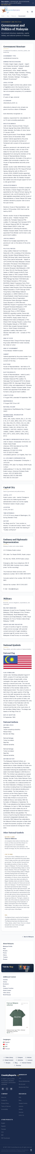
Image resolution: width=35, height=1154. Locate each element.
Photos (5, 953)
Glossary (18, 1065)
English (3, 1123)
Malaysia (13, 16)
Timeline (5, 957)
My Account (22, 1084)
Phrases (5, 959)
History (5, 955)
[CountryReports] (10, 9)
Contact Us (4, 1100)
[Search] (27, 11)
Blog (4, 986)
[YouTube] (11, 1088)
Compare (20, 1057)
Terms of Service (6, 1106)
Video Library (6, 992)
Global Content (7, 990)
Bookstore (6, 984)
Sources (21, 1112)
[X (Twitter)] (7, 1088)
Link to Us (21, 1115)
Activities (5, 979)
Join (20, 1078)
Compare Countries (8, 988)
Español (7, 1042)
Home (2, 16)
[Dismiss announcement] (33, 3)
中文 (6, 1044)
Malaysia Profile (7, 946)
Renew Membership (24, 1081)
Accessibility (4, 1109)
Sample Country (23, 1103)
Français (7, 1048)
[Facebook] (2, 1088)
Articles (5, 982)
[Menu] (32, 11)
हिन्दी (6, 1046)
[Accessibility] (31, 1150)
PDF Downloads (5, 1138)
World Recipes (7, 994)
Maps (4, 948)
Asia (8, 16)
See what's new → (6, 4)
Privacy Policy (5, 1103)
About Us (3, 1097)
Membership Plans (24, 1087)
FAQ (20, 1097)
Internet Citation (26, 1062)
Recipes (5, 950)
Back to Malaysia (29, 936)
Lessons (30, 1060)
